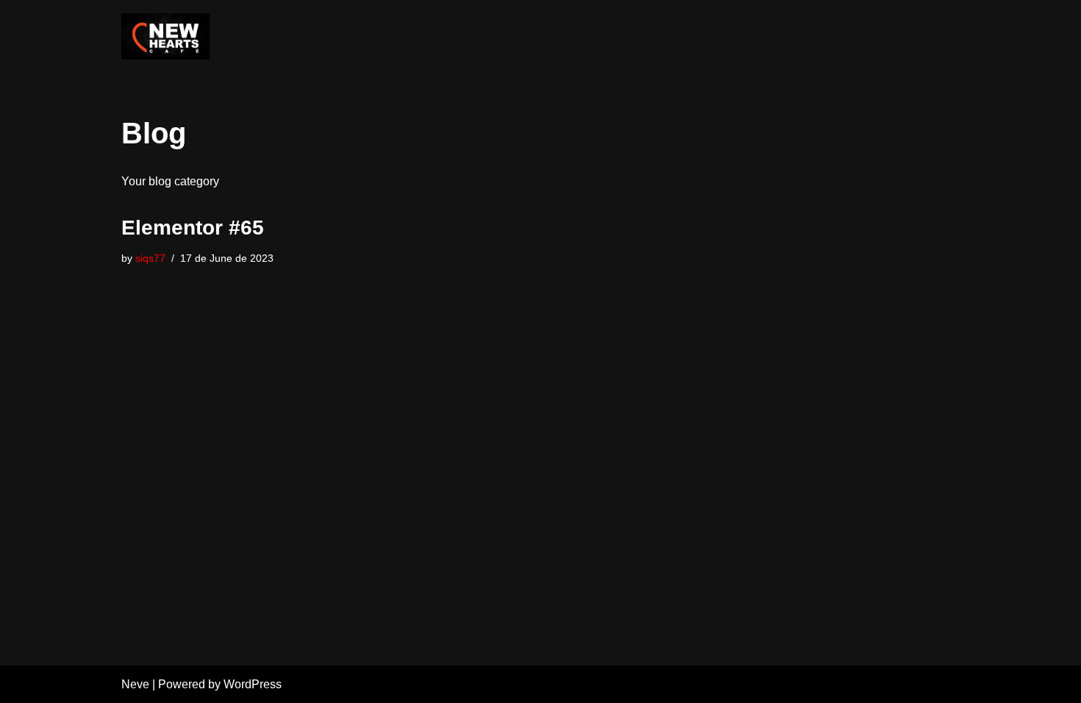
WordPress (253, 684)
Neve (135, 684)
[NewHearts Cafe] (165, 36)
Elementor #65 (192, 227)
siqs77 (150, 258)
